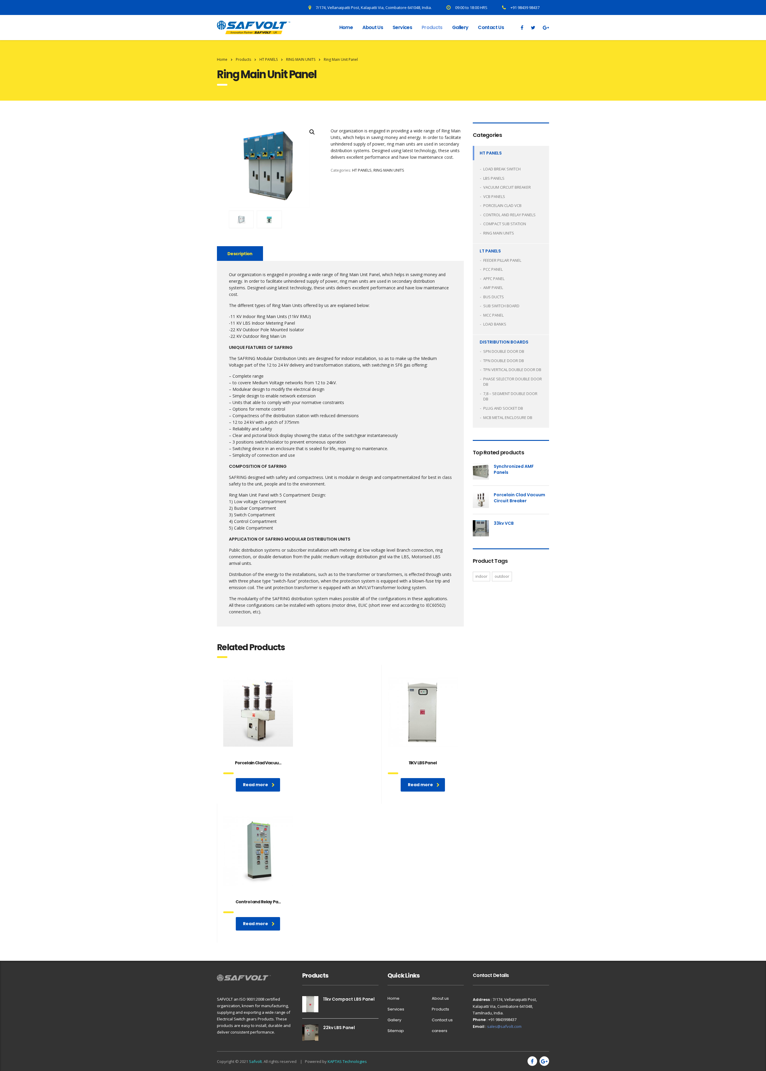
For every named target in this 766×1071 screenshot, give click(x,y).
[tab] (240, 253)
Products (432, 27)
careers (439, 1030)
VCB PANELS (494, 196)
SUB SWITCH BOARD (501, 305)
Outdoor (502, 576)
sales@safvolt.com (504, 1026)
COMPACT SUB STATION (504, 223)
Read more (255, 785)
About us (372, 27)
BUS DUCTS (493, 296)
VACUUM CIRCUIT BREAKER (507, 187)
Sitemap (395, 1030)
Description (240, 254)
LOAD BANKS (494, 324)
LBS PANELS (493, 178)
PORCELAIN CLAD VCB (502, 205)
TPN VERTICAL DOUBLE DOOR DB (512, 369)
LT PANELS (490, 251)
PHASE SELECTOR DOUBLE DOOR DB (512, 381)
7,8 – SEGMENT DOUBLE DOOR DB (510, 396)
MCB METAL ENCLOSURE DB (507, 417)
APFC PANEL (493, 278)
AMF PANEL (493, 287)
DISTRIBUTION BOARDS (504, 342)
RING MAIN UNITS (388, 170)
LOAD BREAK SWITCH (502, 169)
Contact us (491, 27)
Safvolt (255, 1061)
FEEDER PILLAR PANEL (502, 260)
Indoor (481, 576)
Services (402, 27)
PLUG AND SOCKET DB (503, 408)
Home (346, 27)
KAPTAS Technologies (347, 1061)
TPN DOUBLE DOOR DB (503, 360)
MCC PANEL (493, 315)
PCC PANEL (493, 269)
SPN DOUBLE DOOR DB (503, 351)
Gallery (460, 27)
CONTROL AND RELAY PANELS (509, 214)
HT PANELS (362, 170)
